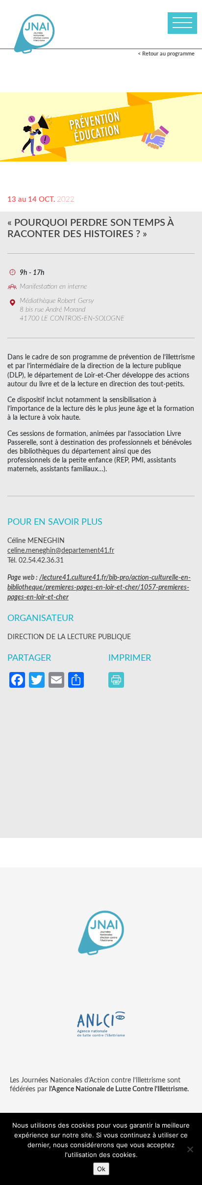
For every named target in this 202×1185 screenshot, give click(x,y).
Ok (101, 1169)
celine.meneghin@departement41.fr (60, 550)
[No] (190, 1149)
